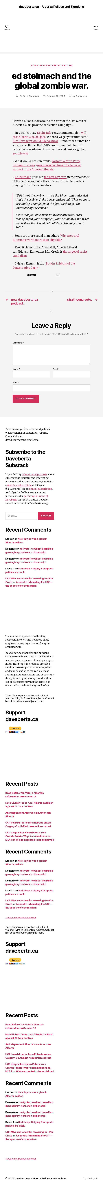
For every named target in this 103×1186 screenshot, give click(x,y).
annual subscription (40, 488)
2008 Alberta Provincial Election (52, 65)
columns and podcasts (34, 474)
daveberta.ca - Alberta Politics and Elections (51, 6)
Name (16, 369)
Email (56, 369)
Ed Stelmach (23, 177)
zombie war (21, 153)
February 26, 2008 (56, 96)
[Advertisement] (51, 33)
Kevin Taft (44, 133)
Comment (18, 343)
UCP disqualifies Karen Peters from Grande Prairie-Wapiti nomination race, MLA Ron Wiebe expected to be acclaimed (29, 836)
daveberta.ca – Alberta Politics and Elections (40, 1178)
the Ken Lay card (55, 177)
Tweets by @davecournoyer (20, 917)
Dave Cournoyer (31, 96)
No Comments (80, 96)
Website (16, 382)
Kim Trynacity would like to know (35, 141)
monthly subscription (19, 485)
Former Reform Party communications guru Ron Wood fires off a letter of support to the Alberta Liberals (47, 165)
